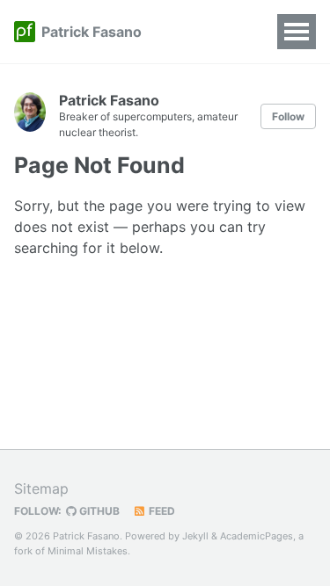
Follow (288, 116)
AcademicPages (256, 536)
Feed (160, 510)
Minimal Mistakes (88, 551)
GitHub (98, 510)
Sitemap (41, 488)
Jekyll (195, 536)
